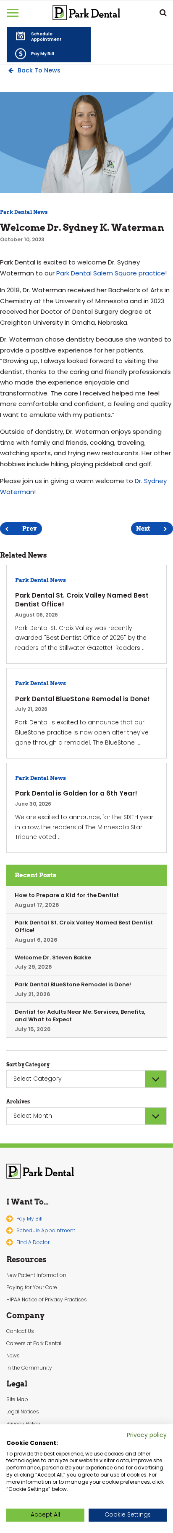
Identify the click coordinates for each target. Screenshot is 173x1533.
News (13, 1355)
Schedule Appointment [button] (45, 1230)
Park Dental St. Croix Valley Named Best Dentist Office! (82, 600)
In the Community (29, 1368)
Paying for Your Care (31, 1287)
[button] (49, 36)
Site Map (17, 1399)
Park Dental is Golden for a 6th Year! (76, 793)
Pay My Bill (29, 1218)
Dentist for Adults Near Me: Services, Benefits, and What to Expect (80, 1015)
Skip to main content (54, 6)
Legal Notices (22, 1411)
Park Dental (40, 1171)
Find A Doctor (33, 1242)
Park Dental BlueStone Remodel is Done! (82, 698)
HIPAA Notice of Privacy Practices (46, 1299)
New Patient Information (36, 1275)
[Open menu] (12, 12)
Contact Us (20, 1331)
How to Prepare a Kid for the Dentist (67, 895)
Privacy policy (147, 1435)
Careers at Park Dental (33, 1343)
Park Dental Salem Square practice (110, 273)
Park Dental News (23, 212)
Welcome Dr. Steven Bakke (53, 957)
